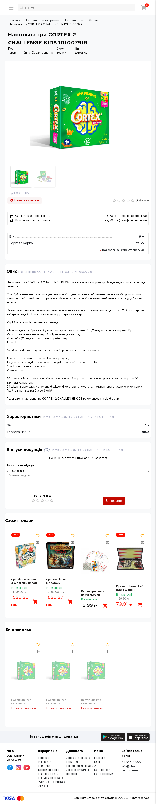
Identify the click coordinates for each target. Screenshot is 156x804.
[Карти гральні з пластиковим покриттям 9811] (95, 561)
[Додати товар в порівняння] (37, 542)
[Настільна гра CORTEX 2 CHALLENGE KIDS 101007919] (25, 670)
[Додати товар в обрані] (37, 536)
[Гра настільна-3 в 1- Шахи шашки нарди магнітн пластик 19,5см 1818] (130, 558)
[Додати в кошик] (35, 601)
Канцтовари (102, 770)
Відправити (114, 500)
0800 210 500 (131, 762)
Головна (99, 758)
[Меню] (11, 7)
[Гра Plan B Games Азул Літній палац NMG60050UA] (25, 555)
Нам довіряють (48, 774)
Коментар (17, 471)
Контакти (44, 762)
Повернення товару (79, 766)
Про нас (43, 758)
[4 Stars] (47, 500)
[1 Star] (33, 500)
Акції (97, 766)
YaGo (140, 243)
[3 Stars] (42, 500)
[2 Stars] (38, 500)
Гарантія (72, 762)
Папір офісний (103, 774)
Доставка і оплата (78, 758)
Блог (97, 762)
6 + (141, 236)
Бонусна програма (50, 778)
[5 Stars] (51, 500)
